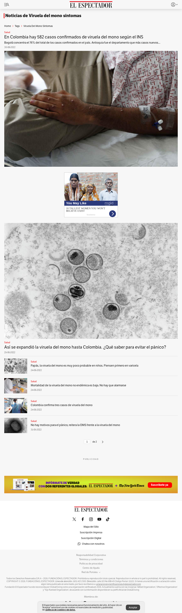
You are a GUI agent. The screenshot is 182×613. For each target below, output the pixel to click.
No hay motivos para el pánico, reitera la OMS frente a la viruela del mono (75, 425)
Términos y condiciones (91, 559)
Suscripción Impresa (91, 532)
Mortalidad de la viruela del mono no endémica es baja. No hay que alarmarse (78, 385)
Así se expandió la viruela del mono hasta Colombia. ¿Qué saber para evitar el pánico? (85, 347)
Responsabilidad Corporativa (91, 555)
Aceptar (133, 607)
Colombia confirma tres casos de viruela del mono (61, 405)
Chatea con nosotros (93, 543)
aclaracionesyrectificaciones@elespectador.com (118, 584)
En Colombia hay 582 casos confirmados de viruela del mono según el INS (73, 37)
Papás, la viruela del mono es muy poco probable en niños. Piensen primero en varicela (84, 365)
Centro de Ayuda (91, 568)
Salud (7, 32)
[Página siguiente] (102, 443)
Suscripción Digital (91, 538)
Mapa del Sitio (91, 526)
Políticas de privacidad (91, 563)
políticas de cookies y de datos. (61, 609)
